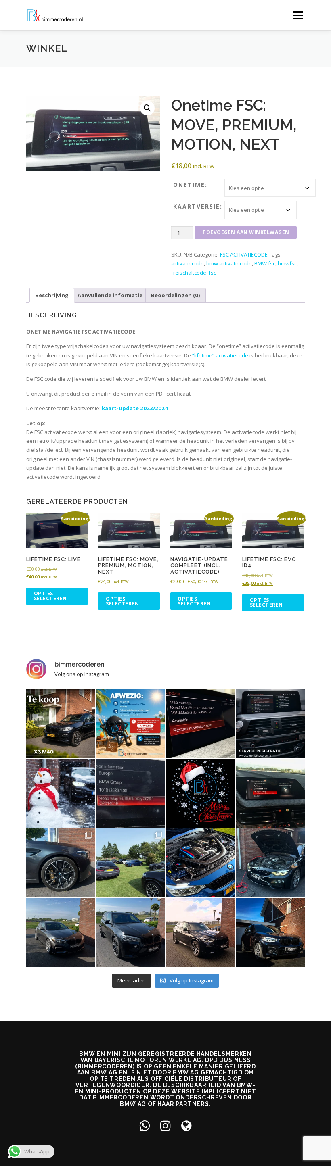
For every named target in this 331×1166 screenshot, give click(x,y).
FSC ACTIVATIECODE (244, 254)
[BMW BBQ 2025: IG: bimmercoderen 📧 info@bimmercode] (130, 862)
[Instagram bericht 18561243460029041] (270, 723)
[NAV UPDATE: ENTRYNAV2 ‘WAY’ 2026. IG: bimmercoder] (130, 793)
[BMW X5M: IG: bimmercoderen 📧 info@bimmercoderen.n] (130, 932)
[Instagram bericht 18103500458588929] (130, 723)
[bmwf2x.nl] (186, 1125)
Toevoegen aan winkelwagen (245, 232)
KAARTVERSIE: (197, 206)
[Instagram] (165, 1125)
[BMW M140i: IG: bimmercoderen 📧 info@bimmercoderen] (60, 932)
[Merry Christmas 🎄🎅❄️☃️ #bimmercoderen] (200, 793)
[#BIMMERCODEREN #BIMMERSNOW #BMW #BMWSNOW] (60, 793)
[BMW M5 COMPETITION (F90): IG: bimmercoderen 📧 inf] (60, 862)
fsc (212, 272)
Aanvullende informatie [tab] (110, 295)
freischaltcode (188, 272)
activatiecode (187, 263)
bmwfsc (287, 263)
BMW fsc (264, 263)
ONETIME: (190, 184)
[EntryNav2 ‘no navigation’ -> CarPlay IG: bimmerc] (270, 793)
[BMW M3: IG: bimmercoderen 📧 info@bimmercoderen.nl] (200, 862)
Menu (298, 15)
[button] (147, 108)
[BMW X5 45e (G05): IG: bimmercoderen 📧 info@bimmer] (200, 932)
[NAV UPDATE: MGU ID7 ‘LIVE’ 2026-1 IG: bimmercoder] (200, 723)
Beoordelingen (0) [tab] (175, 295)
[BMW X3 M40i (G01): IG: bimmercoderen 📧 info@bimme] (270, 932)
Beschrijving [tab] (52, 295)
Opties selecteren (50, 596)
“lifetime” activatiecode (220, 355)
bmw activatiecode (229, 263)
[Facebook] (144, 1125)
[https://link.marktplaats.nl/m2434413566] (60, 723)
